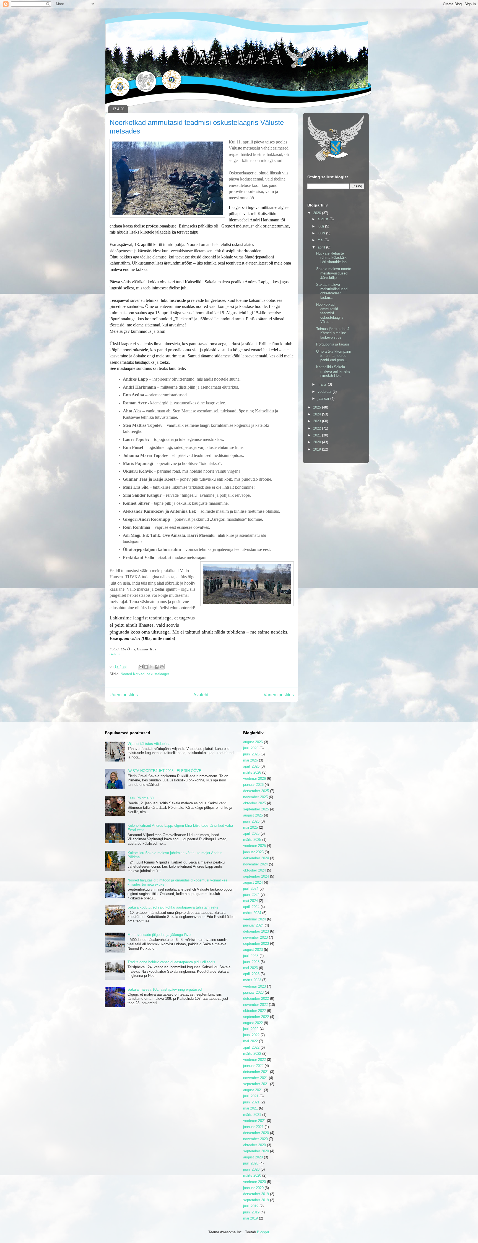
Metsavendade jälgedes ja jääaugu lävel (159, 935)
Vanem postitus (279, 694)
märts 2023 (252, 980)
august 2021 (253, 1090)
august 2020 (253, 1157)
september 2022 (256, 1017)
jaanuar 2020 (253, 1188)
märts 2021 (252, 1115)
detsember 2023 (256, 931)
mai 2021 (250, 1108)
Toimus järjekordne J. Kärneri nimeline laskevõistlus (333, 333)
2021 (317, 435)
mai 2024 (250, 901)
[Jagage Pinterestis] (162, 666)
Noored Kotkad (132, 674)
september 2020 (256, 1151)
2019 (317, 449)
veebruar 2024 (254, 919)
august (323, 219)
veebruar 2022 (254, 1060)
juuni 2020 (251, 1169)
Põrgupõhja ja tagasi (332, 344)
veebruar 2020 (254, 1182)
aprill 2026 (251, 766)
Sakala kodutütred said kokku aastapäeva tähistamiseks (173, 907)
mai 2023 (250, 968)
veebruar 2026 (254, 778)
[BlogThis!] (146, 666)
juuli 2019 (250, 1206)
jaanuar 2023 (253, 992)
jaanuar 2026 (253, 785)
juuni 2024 (251, 895)
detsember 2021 (256, 1072)
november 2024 (255, 864)
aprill (322, 247)
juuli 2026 (250, 748)
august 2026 (253, 742)
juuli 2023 (250, 956)
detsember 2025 (256, 791)
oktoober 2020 (254, 1145)
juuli (321, 226)
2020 (317, 442)
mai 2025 (250, 827)
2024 (317, 414)
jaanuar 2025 (253, 852)
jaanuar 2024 (253, 925)
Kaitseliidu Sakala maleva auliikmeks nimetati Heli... (333, 371)
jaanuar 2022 (253, 1066)
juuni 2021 (251, 1102)
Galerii (115, 654)
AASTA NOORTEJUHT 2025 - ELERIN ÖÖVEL (165, 771)
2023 (317, 421)
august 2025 (253, 815)
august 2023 (253, 950)
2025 (317, 407)
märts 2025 (252, 840)
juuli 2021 (250, 1096)
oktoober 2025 (254, 803)
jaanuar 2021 (253, 1127)
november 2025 (255, 797)
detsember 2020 (256, 1133)
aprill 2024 (251, 907)
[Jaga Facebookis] (156, 666)
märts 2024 (252, 913)
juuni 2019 (251, 1212)
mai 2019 (250, 1218)
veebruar (325, 391)
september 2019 (256, 1200)
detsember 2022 (256, 998)
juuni (322, 233)
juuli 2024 (250, 888)
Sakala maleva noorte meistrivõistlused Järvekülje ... (333, 273)
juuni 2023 (251, 962)
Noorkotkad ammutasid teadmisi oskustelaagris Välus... (330, 313)
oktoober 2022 (254, 1011)
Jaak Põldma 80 (141, 798)
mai (321, 240)
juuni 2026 (251, 754)
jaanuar (324, 398)
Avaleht (200, 694)
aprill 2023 (251, 974)
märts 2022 (252, 1053)
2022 (317, 428)
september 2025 (256, 809)
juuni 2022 (251, 1035)
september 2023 (256, 943)
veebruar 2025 (254, 846)
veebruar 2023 (254, 986)
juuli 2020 (250, 1163)
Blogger (263, 1232)
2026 (317, 213)
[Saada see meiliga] (141, 666)
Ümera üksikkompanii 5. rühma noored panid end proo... (333, 355)
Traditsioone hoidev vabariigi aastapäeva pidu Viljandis (171, 962)
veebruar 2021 (254, 1121)
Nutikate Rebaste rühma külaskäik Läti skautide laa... (333, 257)
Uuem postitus (124, 694)
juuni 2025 (251, 821)
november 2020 (255, 1139)
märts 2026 (252, 772)
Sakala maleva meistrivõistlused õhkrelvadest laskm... (331, 291)
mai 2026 (250, 760)
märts (323, 384)
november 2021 (255, 1078)
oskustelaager (158, 674)
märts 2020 (252, 1175)
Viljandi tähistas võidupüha (149, 744)
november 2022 (255, 1005)
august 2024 (253, 882)
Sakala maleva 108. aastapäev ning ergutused (165, 989)
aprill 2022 (251, 1047)
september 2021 (256, 1084)
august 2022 (253, 1023)
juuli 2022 (250, 1029)
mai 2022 (250, 1041)
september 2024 (256, 876)
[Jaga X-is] (151, 666)
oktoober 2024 (254, 870)
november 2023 (255, 937)
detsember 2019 (256, 1194)
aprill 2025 (251, 833)
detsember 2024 (256, 858)
